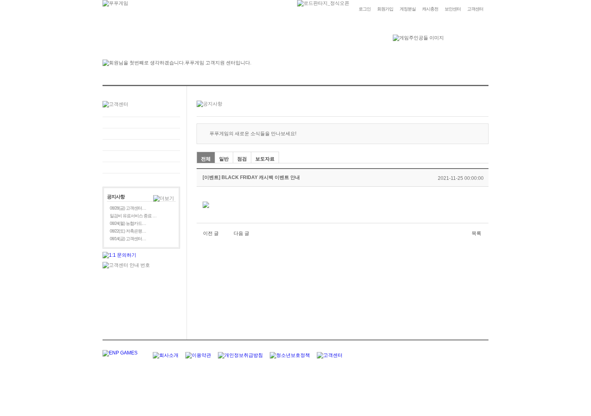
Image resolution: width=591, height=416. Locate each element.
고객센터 (475, 8)
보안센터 (453, 8)
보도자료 (265, 159)
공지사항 (141, 156)
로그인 (365, 8)
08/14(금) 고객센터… (128, 238)
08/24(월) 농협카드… (128, 223)
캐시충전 (430, 8)
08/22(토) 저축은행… (128, 231)
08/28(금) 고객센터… (128, 208)
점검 (242, 159)
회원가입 (385, 8)
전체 (206, 159)
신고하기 (141, 145)
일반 (224, 159)
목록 (476, 233)
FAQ (141, 122)
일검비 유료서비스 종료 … (133, 215)
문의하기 (141, 133)
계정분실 (408, 8)
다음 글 (241, 233)
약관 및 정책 (141, 167)
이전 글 (211, 233)
